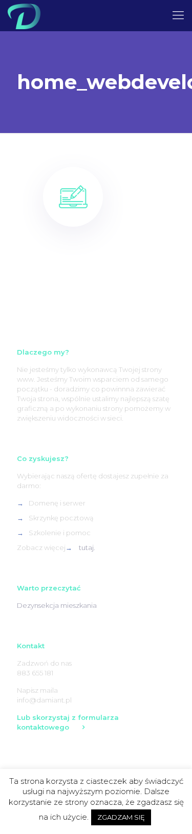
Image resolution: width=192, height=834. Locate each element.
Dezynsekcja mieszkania (57, 605)
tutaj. (87, 547)
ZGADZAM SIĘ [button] (121, 817)
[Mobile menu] (178, 15)
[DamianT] (24, 15)
